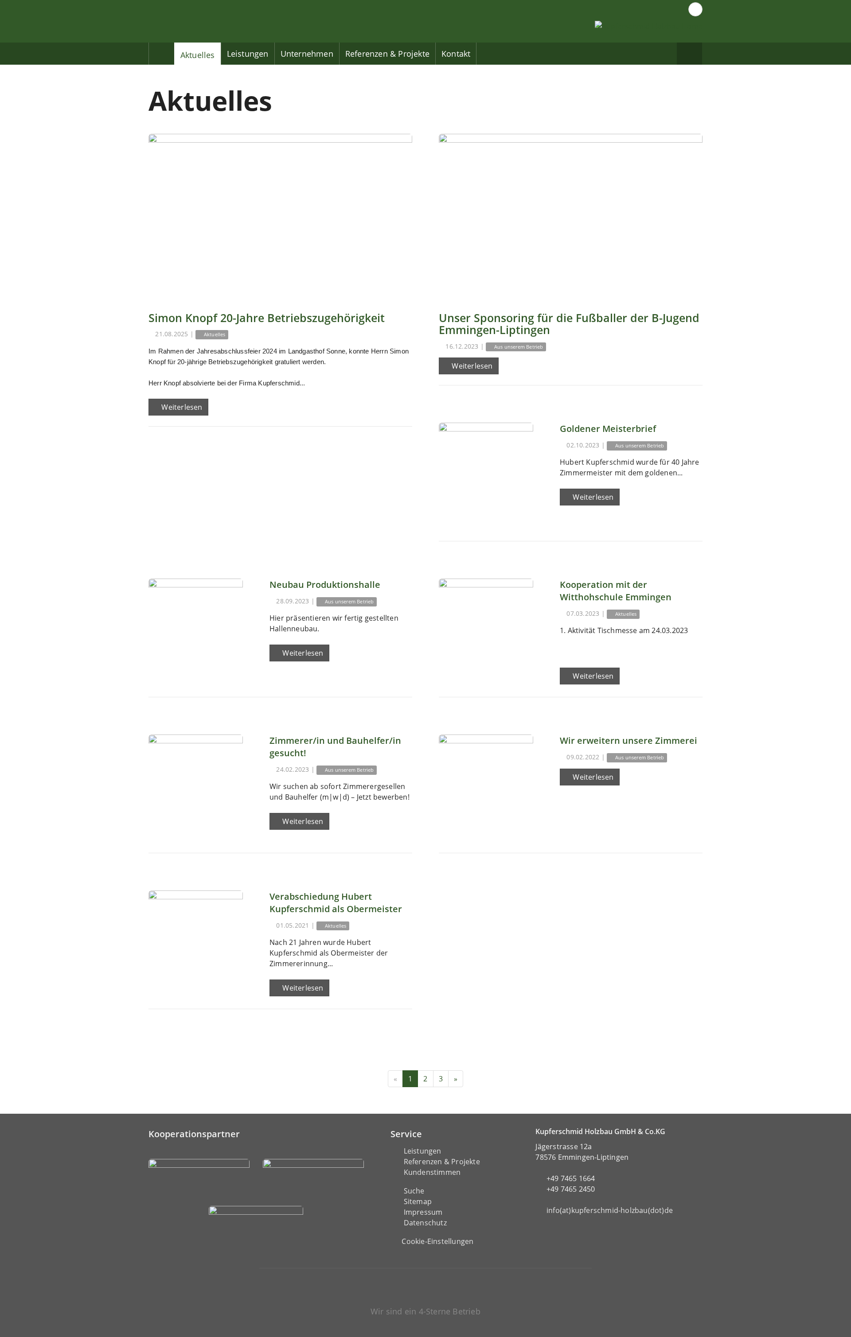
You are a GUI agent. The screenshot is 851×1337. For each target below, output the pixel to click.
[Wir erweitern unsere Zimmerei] (486, 782)
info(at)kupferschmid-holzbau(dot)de (610, 1210)
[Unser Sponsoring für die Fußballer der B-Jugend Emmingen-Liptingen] (571, 216)
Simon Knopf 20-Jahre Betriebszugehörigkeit (266, 317)
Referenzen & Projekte (387, 53)
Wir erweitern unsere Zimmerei (628, 740)
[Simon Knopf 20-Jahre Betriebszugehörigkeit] (280, 216)
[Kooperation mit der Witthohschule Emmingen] (486, 626)
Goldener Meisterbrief (608, 429)
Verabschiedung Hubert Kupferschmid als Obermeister (335, 902)
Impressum (423, 1212)
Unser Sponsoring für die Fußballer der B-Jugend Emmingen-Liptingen (569, 324)
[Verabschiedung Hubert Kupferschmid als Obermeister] (195, 937)
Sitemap (418, 1201)
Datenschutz (425, 1223)
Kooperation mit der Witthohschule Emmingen (615, 591)
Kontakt (455, 53)
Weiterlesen (181, 407)
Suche (414, 1191)
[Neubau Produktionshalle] (195, 626)
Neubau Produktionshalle (324, 585)
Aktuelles (197, 55)
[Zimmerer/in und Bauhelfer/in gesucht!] (195, 782)
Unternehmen (307, 53)
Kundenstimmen (432, 1172)
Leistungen (248, 53)
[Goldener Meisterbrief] (486, 470)
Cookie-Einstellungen (437, 1241)
